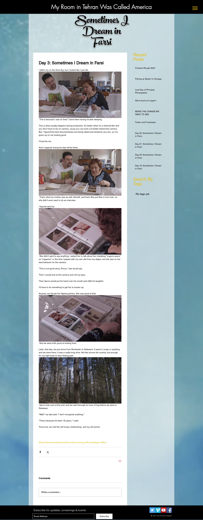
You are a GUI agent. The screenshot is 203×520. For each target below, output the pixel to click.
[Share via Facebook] (40, 452)
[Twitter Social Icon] (152, 510)
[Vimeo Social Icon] (158, 510)
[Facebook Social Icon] (169, 510)
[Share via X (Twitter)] (47, 452)
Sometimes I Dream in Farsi (102, 32)
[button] (195, 8)
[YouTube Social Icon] (163, 510)
